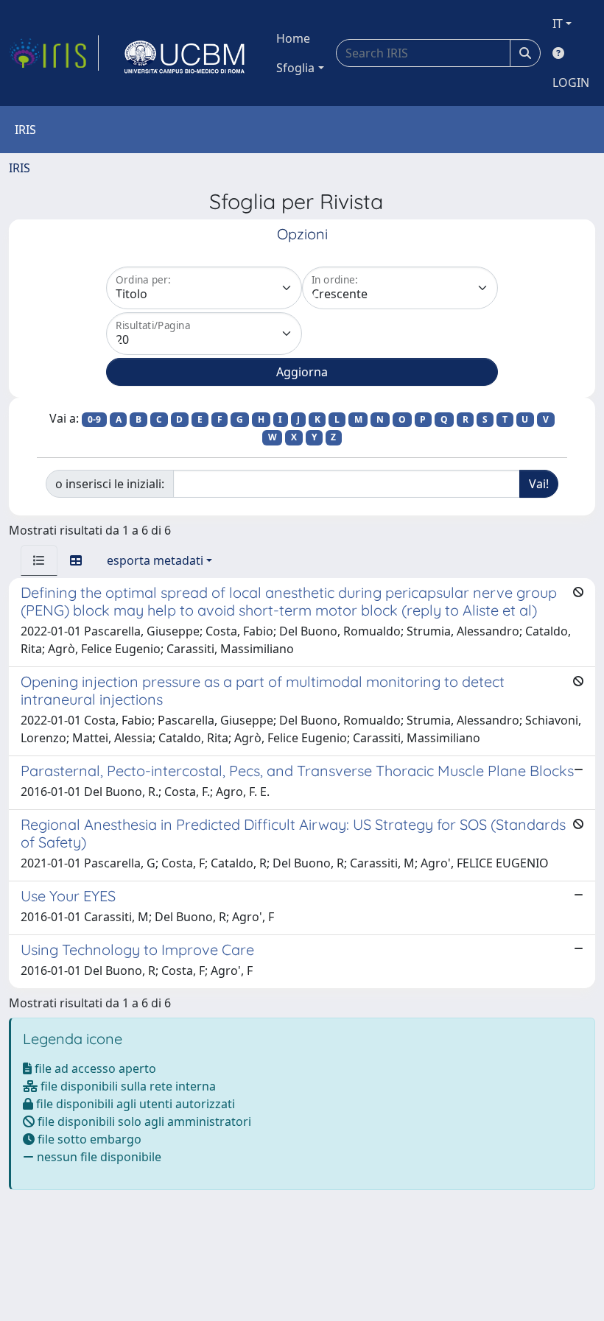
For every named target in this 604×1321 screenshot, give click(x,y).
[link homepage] (54, 53)
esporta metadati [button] (155, 560)
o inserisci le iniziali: (109, 484)
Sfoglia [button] (295, 68)
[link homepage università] (184, 53)
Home (293, 38)
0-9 (94, 419)
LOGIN (570, 82)
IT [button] (557, 23)
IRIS (19, 168)
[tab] (39, 560)
